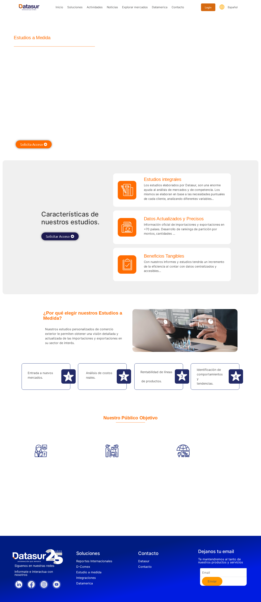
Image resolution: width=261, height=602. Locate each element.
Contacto (178, 7)
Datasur (143, 561)
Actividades (95, 7)
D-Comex (83, 567)
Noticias (112, 7)
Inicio (59, 7)
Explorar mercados (135, 7)
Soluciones (75, 7)
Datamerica (159, 7)
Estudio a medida (88, 572)
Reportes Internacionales (94, 561)
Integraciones (86, 578)
